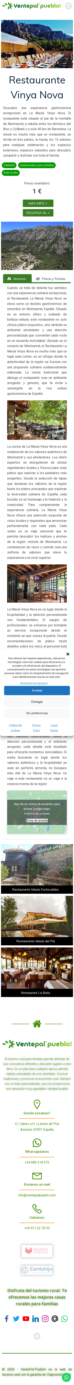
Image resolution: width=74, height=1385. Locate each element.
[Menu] (68, 5)
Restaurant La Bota (35, 993)
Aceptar (37, 690)
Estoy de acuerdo (37, 820)
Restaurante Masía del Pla (35, 941)
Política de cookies (37, 813)
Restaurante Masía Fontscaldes (35, 889)
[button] (68, 654)
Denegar (37, 701)
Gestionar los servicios (34, 682)
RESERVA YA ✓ (38, 213)
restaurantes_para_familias (37, 165)
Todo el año (10, 172)
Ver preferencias (37, 713)
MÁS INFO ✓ (38, 203)
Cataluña (9, 165)
